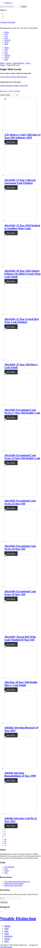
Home (2, 63)
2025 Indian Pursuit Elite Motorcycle (17, 882)
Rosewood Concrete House (13, 883)
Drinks (6, 32)
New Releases (9, 867)
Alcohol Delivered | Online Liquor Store (14, 85)
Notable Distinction (18, 918)
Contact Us (8, 3)
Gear (6, 34)
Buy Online (11, 142)
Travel (6, 42)
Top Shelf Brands (6, 947)
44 (5, 839)
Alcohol (8, 63)
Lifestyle (7, 40)
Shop (6, 44)
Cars (6, 36)
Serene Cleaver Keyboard (13, 885)
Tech (6, 38)
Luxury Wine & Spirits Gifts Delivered (13, 77)
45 (5, 841)
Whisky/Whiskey (18, 63)
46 (5, 843)
